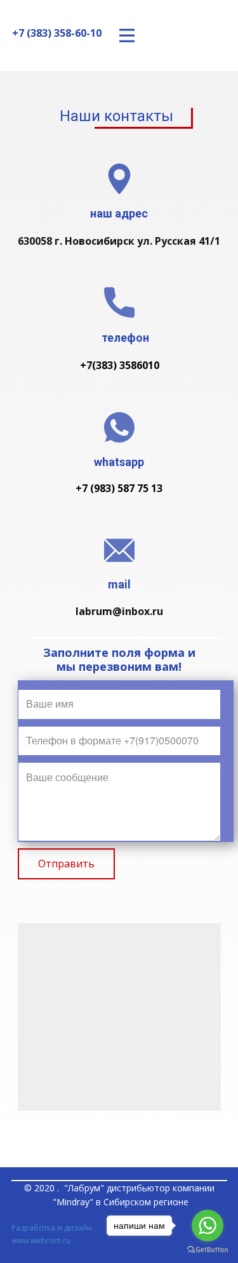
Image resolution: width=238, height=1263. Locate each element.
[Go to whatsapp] (207, 1225)
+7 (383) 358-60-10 (57, 33)
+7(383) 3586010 (119, 365)
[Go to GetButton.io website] (207, 1250)
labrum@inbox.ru (119, 611)
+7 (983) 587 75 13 (119, 488)
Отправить (66, 864)
